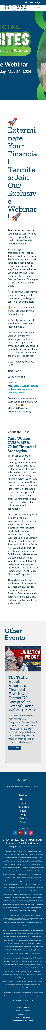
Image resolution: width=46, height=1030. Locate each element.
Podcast (23, 811)
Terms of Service (23, 1010)
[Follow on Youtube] (20, 833)
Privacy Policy (23, 1007)
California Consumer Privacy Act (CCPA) (18, 919)
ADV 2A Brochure (27, 1000)
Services (23, 795)
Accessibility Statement (23, 1020)
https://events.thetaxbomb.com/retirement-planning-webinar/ (23, 389)
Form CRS (16, 1000)
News (23, 822)
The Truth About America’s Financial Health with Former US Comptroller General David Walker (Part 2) (21, 693)
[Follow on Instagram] (31, 833)
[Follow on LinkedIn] (15, 833)
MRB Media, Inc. (29, 846)
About (23, 799)
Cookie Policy (23, 1014)
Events (23, 818)
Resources (23, 807)
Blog (23, 814)
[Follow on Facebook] (26, 833)
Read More (14, 747)
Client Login (34, 2)
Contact (23, 803)
